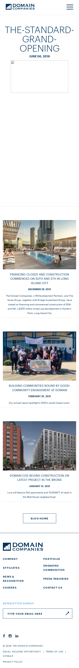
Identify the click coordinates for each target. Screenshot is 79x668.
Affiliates (11, 567)
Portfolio (51, 558)
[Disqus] (39, 146)
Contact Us (52, 587)
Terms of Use (54, 651)
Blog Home (40, 518)
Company (10, 558)
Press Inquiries (56, 578)
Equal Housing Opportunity (22, 651)
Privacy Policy (13, 661)
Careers (9, 587)
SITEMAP (8, 655)
